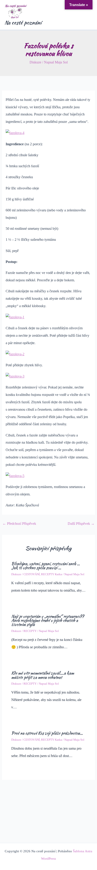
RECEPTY (30, 631)
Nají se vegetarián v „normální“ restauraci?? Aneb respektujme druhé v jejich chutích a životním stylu (47, 620)
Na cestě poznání (23, 22)
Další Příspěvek (81, 523)
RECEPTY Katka (51, 574)
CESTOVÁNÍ (31, 574)
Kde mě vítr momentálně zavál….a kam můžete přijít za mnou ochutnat (42, 675)
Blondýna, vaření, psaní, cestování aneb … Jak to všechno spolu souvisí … (45, 566)
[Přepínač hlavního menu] (87, 15)
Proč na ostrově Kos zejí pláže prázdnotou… (47, 733)
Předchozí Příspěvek (19, 523)
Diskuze (35, 62)
